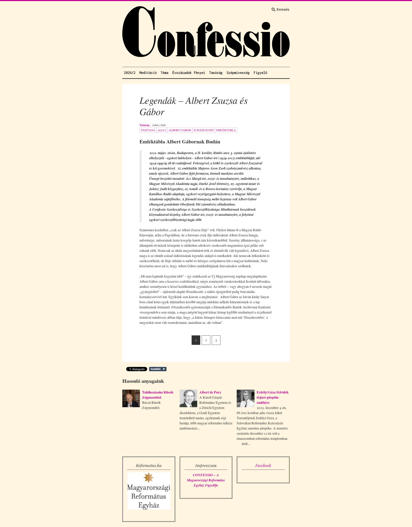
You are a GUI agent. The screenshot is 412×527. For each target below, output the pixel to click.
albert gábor (180, 130)
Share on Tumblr (158, 369)
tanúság (148, 130)
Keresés (283, 9)
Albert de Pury (210, 392)
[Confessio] (206, 33)
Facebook (263, 465)
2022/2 (162, 130)
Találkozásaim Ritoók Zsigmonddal (157, 395)
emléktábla (226, 130)
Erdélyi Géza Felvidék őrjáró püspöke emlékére (273, 397)
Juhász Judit (204, 130)
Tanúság (144, 125)
